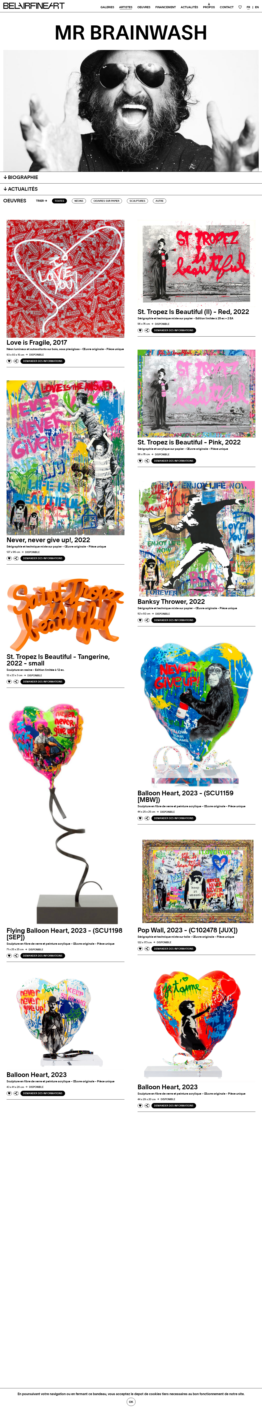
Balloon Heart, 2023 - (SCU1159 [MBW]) (186, 796)
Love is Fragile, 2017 (37, 342)
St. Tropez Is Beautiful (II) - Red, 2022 (193, 312)
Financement (165, 7)
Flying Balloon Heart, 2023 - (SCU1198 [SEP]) (65, 934)
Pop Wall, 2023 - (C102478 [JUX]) (188, 930)
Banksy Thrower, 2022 (171, 602)
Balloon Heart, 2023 (168, 1087)
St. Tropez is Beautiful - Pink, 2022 (189, 442)
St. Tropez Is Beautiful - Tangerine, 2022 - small (58, 660)
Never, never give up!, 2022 (48, 540)
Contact (227, 7)
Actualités (189, 7)
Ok (131, 1401)
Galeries (107, 7)
